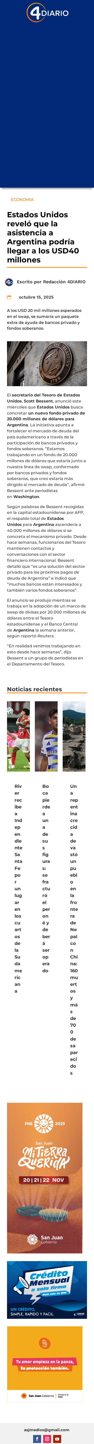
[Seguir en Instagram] (47, 1439)
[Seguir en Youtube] (57, 1439)
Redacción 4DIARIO (64, 281)
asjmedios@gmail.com (46, 1429)
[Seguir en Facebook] (37, 1439)
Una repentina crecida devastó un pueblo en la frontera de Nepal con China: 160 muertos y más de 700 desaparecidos (74, 930)
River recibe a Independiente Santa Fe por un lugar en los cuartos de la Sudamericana (18, 889)
